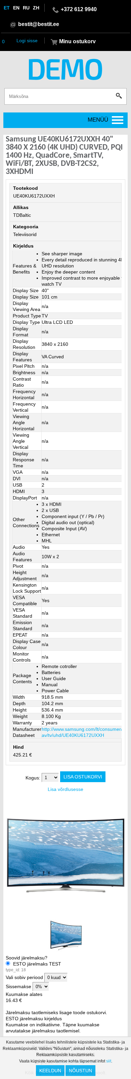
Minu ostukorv (77, 41)
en (16, 7)
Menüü (98, 120)
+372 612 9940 (79, 9)
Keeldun (50, 1070)
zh (36, 7)
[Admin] (2, 3)
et (7, 7)
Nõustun (80, 1070)
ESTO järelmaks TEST (33, 966)
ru (26, 7)
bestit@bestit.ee (38, 24)
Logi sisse (27, 40)
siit (108, 1061)
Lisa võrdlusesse (65, 789)
